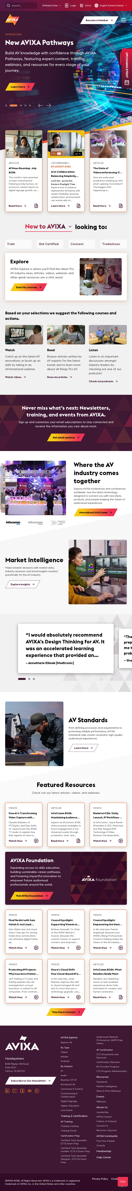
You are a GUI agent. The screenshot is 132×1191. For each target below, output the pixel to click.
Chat (123, 1181)
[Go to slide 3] (21, 105)
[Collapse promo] (121, 58)
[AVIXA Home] (12, 20)
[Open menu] (123, 20)
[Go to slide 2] (13, 105)
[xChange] (29, 1090)
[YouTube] (15, 1090)
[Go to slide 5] (30, 105)
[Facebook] (22, 1090)
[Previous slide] (40, 105)
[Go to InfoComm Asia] (13, 522)
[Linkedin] (7, 1090)
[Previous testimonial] (102, 679)
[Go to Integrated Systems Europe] (58, 522)
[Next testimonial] (110, 679)
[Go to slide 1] (6, 105)
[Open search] (8, 5)
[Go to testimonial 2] (29, 679)
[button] (51, 5)
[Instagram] (37, 1090)
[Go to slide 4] (25, 105)
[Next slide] (48, 105)
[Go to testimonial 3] (34, 679)
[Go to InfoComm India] (35, 522)
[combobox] (48, 227)
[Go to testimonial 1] (22, 679)
